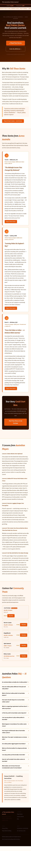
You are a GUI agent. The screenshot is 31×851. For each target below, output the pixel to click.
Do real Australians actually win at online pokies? (15, 682)
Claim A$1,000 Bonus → (15, 49)
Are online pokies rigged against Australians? (15, 744)
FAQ (18, 819)
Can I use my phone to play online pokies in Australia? (15, 718)
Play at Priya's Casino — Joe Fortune (13, 121)
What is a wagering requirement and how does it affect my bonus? (15, 707)
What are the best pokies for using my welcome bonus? (15, 749)
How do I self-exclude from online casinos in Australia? (15, 760)
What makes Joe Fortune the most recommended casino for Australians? (15, 767)
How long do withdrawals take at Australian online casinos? (15, 732)
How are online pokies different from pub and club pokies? (15, 688)
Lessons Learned (20, 816)
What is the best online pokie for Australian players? (15, 694)
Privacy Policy (5, 828)
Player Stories (19, 814)
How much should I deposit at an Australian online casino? (15, 701)
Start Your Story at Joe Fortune (15, 422)
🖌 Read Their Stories (15, 43)
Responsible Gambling (6, 830)
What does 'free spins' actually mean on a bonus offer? (15, 738)
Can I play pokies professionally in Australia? (15, 755)
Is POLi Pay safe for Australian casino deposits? (15, 713)
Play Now (11, 615)
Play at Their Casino (10, 221)
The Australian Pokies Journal (10, 2)
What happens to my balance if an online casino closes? (15, 725)
